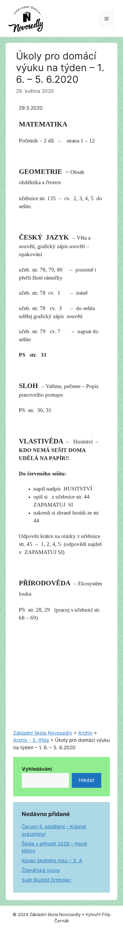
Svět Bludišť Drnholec (46, 880)
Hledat (86, 780)
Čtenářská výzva (41, 870)
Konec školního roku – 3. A (52, 860)
